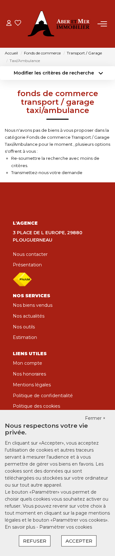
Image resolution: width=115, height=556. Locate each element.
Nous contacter (30, 254)
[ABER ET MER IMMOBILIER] (59, 24)
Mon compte (27, 363)
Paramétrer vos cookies (65, 527)
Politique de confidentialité (43, 395)
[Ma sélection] (18, 23)
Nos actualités (28, 316)
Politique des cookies (36, 406)
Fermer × (95, 418)
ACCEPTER (78, 541)
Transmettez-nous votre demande (46, 172)
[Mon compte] (9, 23)
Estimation (25, 337)
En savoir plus (20, 527)
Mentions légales (32, 385)
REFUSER (34, 541)
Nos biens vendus (32, 305)
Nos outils (24, 327)
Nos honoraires (29, 374)
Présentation (27, 265)
